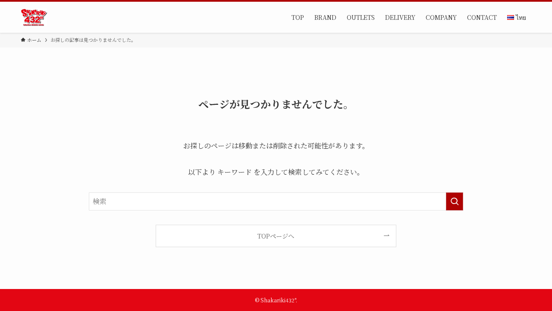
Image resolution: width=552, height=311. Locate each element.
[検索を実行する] (454, 201)
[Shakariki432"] (34, 17)
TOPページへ (275, 235)
